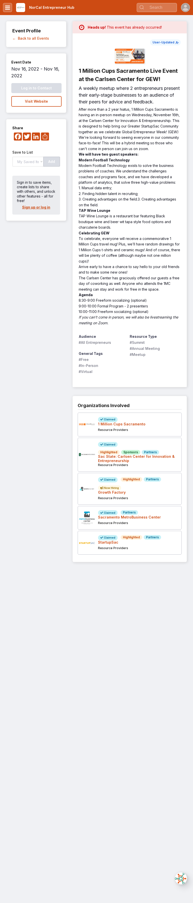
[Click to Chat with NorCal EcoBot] (181, 878)
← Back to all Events (30, 38)
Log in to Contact (36, 88)
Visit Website (36, 101)
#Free (84, 359)
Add (51, 161)
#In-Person (88, 365)
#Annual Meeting (145, 348)
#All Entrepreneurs (95, 342)
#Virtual (85, 371)
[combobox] (157, 7)
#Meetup (138, 354)
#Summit (137, 342)
